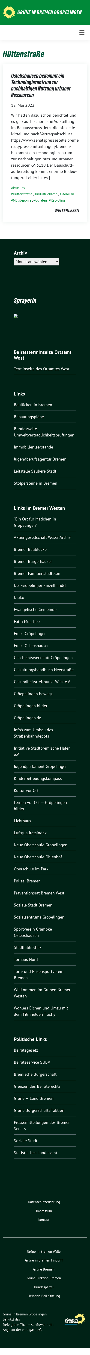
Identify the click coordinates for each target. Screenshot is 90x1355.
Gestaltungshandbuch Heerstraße (44, 669)
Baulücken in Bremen (33, 404)
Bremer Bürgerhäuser (33, 561)
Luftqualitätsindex (30, 832)
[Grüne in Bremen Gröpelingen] (9, 12)
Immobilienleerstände (33, 447)
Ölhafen (41, 200)
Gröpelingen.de (27, 717)
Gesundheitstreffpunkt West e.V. (42, 681)
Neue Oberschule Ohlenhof (38, 857)
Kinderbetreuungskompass (38, 778)
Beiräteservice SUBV (32, 1062)
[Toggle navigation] (82, 33)
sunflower (38, 1324)
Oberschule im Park (31, 869)
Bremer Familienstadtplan (37, 573)
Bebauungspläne (29, 416)
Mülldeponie (22, 200)
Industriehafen (46, 194)
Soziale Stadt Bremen (33, 905)
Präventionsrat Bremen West (39, 893)
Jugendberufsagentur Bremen (40, 459)
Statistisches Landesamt (35, 1152)
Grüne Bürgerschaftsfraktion (39, 1110)
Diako (19, 597)
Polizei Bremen (27, 881)
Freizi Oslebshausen (32, 645)
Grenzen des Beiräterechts (37, 1086)
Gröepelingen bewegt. (33, 693)
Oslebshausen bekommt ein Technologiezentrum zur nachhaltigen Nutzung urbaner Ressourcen (41, 85)
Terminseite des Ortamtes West (41, 368)
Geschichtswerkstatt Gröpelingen (43, 657)
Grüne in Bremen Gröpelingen (49, 12)
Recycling (58, 200)
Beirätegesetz (26, 1050)
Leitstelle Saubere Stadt (35, 471)
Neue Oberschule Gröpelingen (40, 844)
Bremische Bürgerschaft (35, 1074)
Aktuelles (18, 188)
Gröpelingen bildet (30, 705)
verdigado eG (31, 1329)
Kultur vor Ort (26, 790)
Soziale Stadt (25, 1140)
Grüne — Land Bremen (34, 1098)
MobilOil (67, 194)
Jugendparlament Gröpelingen (41, 766)
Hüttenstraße (22, 194)
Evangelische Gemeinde (35, 609)
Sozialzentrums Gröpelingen (39, 917)
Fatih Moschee (27, 621)
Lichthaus (22, 820)
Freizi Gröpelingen (30, 633)
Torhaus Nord (26, 959)
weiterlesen (66, 210)
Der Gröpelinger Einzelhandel (40, 585)
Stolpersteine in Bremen (35, 483)
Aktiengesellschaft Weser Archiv (42, 537)
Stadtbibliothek (28, 947)
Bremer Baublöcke (30, 549)
